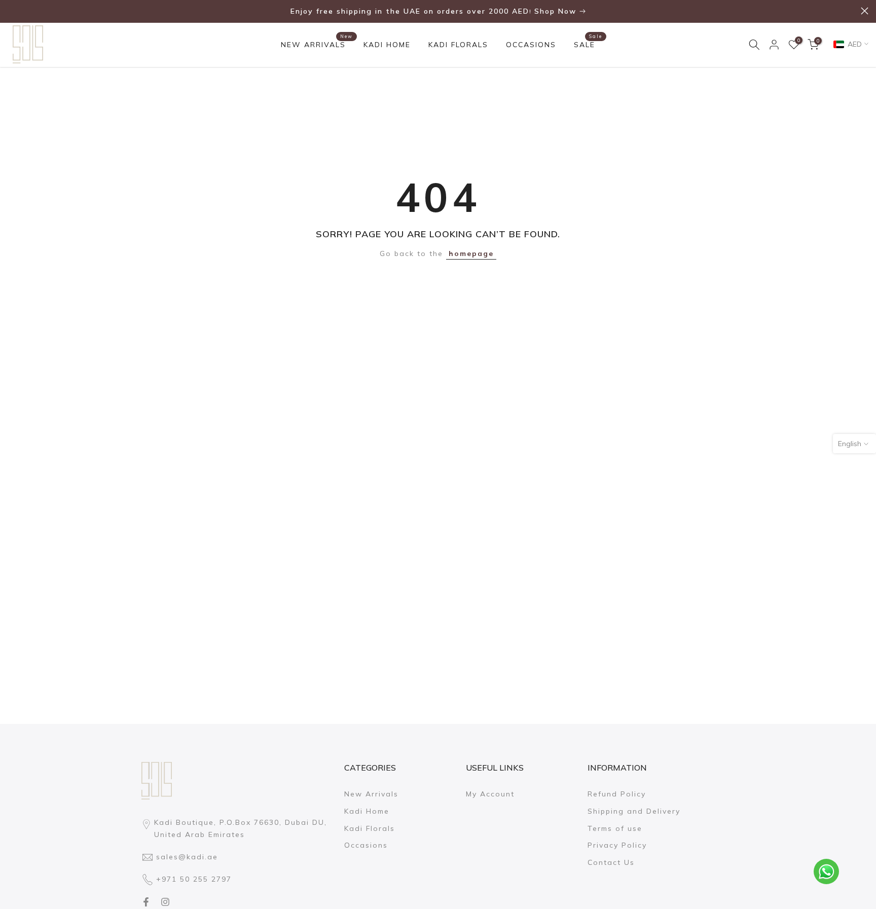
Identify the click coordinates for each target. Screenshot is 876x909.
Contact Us (611, 862)
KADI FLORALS (458, 44)
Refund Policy (617, 793)
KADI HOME (387, 44)
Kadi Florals (369, 828)
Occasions (366, 845)
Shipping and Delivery (634, 811)
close (11, 11)
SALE (588, 44)
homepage (471, 253)
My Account (490, 793)
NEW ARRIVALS (317, 44)
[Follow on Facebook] (146, 902)
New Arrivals (371, 793)
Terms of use (615, 828)
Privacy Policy (617, 845)
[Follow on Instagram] (165, 902)
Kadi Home (366, 811)
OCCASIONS (531, 44)
